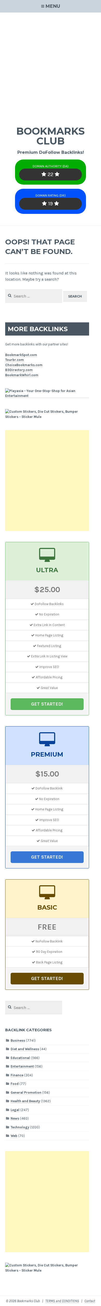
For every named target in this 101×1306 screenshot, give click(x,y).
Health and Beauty (25, 1101)
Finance (17, 1075)
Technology (20, 1127)
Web (14, 1136)
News (15, 1118)
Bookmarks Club (50, 136)
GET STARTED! (47, 704)
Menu (53, 6)
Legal (15, 1110)
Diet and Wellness (25, 1049)
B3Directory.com (19, 370)
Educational (20, 1058)
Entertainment (22, 1066)
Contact (89, 1301)
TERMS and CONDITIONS (62, 1301)
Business (18, 1040)
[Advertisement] (50, 65)
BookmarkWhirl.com (21, 375)
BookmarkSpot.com (21, 355)
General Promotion (26, 1092)
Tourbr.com (14, 360)
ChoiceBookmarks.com (23, 365)
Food (15, 1084)
